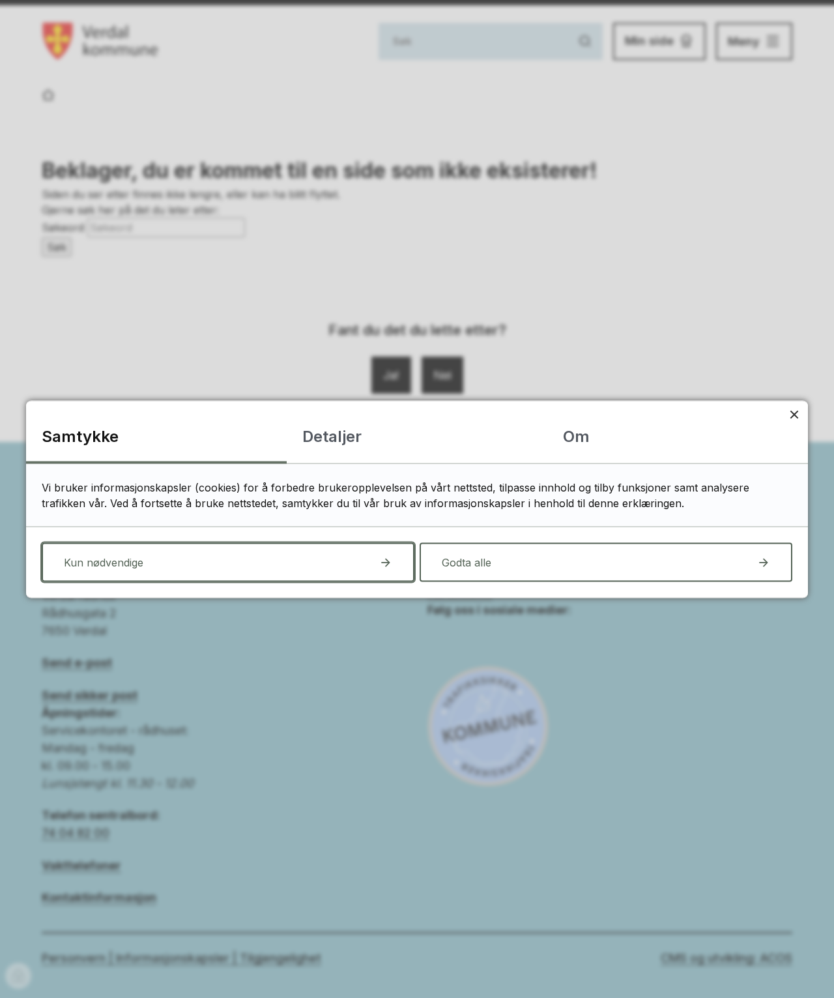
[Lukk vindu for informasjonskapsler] (794, 414)
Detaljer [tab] (332, 435)
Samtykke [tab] (80, 435)
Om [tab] (576, 435)
